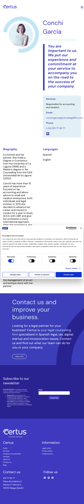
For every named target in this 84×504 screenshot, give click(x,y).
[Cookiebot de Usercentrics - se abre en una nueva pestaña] (67, 228)
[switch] (32, 260)
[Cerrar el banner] (81, 228)
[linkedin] (47, 133)
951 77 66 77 (9, 478)
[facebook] (45, 478)
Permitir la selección (42, 274)
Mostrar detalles (72, 268)
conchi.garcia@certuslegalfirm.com (64, 117)
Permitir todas (69, 274)
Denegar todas (15, 274)
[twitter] (49, 478)
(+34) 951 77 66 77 (55, 128)
